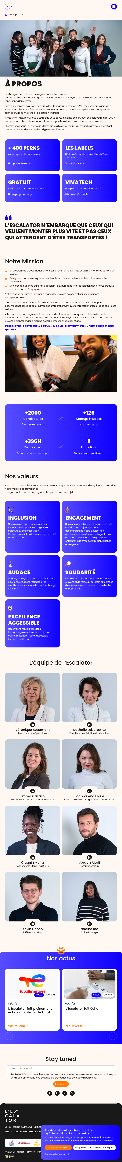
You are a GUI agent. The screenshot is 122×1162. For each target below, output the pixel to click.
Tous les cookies (58, 1147)
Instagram (64, 1093)
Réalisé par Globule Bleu (10, 1156)
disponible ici (89, 1078)
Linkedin (32, 724)
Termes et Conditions (37, 1152)
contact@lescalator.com (28, 1132)
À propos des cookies (56, 1154)
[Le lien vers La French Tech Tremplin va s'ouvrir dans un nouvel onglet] (11, 1143)
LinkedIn (89, 923)
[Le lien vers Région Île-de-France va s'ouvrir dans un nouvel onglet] (24, 1143)
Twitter (72, 1093)
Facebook (49, 1093)
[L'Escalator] (8, 6)
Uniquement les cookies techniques (94, 1147)
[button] (114, 6)
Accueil (6, 14)
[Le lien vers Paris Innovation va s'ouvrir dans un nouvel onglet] (37, 1143)
